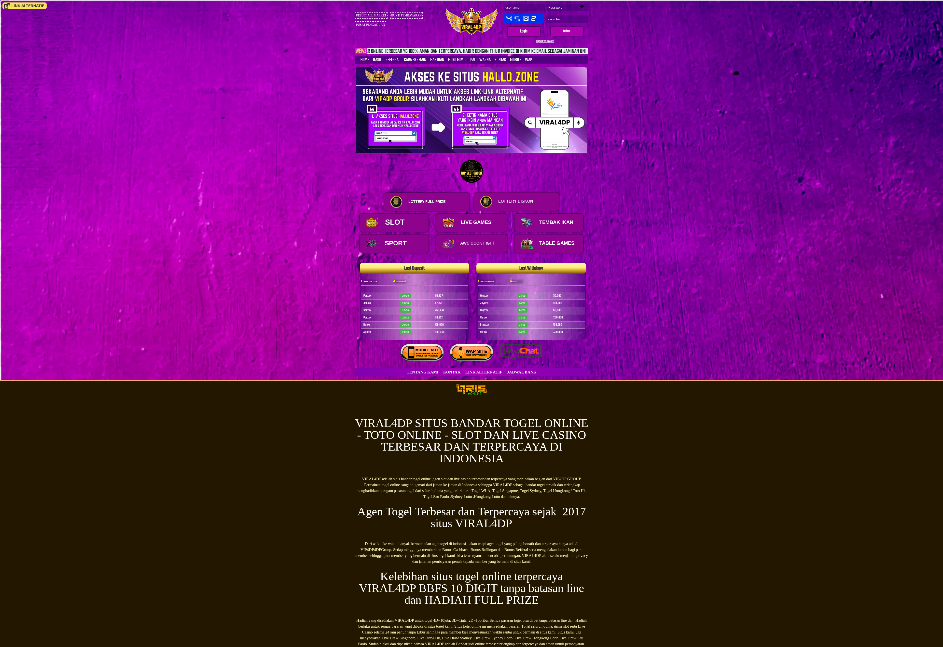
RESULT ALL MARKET (371, 15)
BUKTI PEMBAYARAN (406, 15)
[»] (24, 5)
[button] (524, 31)
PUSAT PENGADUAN (370, 25)
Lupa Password (545, 41)
